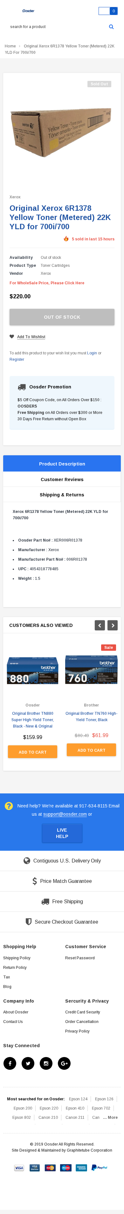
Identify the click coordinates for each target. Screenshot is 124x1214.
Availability (21, 257)
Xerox (15, 197)
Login (92, 353)
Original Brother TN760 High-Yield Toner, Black (91, 716)
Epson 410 (75, 1108)
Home (10, 46)
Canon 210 (48, 1117)
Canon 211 (75, 1117)
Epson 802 (21, 1117)
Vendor (16, 273)
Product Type (23, 265)
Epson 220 (49, 1108)
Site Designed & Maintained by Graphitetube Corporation (62, 1150)
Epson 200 (23, 1108)
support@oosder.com (65, 814)
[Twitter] (28, 1063)
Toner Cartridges (55, 265)
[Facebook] (10, 1063)
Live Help (62, 833)
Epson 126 (104, 1099)
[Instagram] (46, 1063)
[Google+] (64, 1063)
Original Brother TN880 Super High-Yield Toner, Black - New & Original (32, 719)
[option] (32, 704)
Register (17, 359)
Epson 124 (78, 1099)
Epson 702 (101, 1108)
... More (110, 1117)
